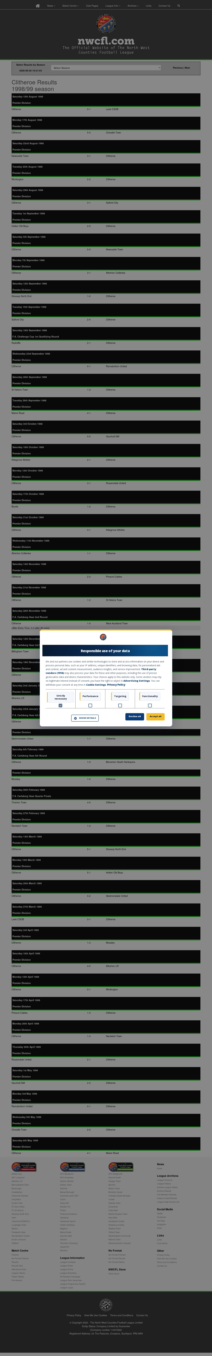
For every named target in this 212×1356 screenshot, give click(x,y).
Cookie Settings (96, 684)
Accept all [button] (155, 716)
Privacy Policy (116, 684)
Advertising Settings (136, 680)
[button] (85, 718)
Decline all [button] (135, 716)
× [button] (163, 638)
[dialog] (106, 677)
